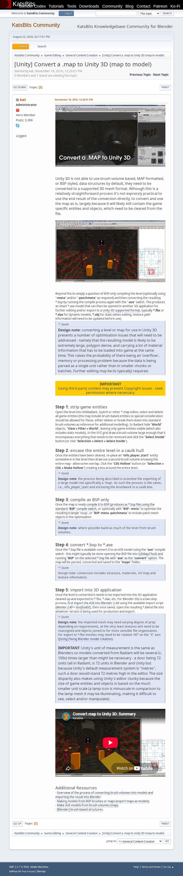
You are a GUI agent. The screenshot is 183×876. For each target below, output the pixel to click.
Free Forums (28, 871)
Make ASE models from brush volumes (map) (87, 805)
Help (136, 866)
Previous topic (140, 75)
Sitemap (41, 871)
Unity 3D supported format (121, 310)
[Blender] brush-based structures (80, 809)
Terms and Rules (151, 866)
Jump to (111, 841)
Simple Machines (39, 866)
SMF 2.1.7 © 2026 (19, 866)
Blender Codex (32, 6)
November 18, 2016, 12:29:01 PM (74, 99)
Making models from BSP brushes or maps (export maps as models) (103, 801)
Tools (71, 6)
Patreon (160, 6)
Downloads (89, 6)
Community (112, 6)
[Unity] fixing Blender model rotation (85, 639)
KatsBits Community (36, 25)
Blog (129, 6)
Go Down (19, 87)
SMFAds (13, 871)
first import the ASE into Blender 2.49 (93, 603)
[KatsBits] (17, 130)
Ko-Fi (175, 6)
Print (165, 87)
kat (23, 99)
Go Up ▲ (168, 866)
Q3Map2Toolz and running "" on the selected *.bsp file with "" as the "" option (109, 556)
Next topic (161, 75)
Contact (143, 6)
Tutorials (56, 6)
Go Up (17, 823)
